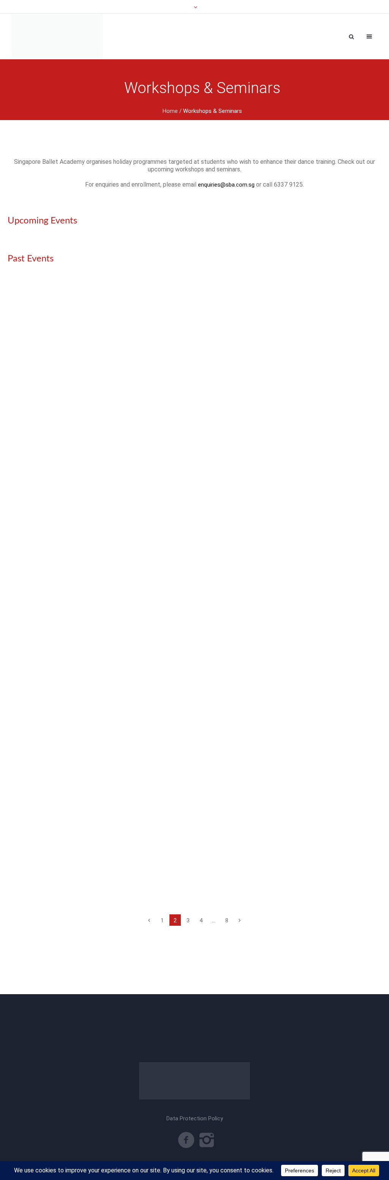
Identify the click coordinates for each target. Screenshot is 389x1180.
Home (170, 111)
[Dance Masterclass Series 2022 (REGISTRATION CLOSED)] (194, 701)
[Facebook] (186, 1140)
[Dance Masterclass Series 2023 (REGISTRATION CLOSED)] (194, 392)
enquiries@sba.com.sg (226, 184)
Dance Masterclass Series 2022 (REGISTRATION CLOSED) (106, 817)
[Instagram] (206, 1140)
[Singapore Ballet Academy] (57, 36)
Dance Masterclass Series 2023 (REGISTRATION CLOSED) (106, 507)
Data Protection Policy (194, 1118)
